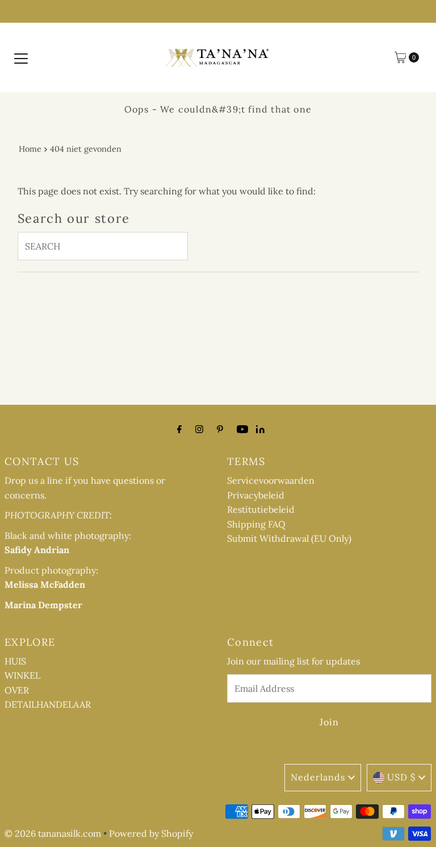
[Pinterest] (220, 429)
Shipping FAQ (256, 524)
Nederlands (318, 777)
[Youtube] (242, 429)
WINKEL (22, 675)
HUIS (15, 661)
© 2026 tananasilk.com (53, 833)
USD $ (401, 777)
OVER (17, 690)
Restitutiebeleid (261, 509)
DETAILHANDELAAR (48, 704)
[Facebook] (179, 429)
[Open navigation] (21, 57)
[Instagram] (199, 429)
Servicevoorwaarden (271, 480)
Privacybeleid (255, 495)
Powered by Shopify (151, 833)
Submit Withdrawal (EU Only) (289, 538)
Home (30, 149)
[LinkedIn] (260, 429)
